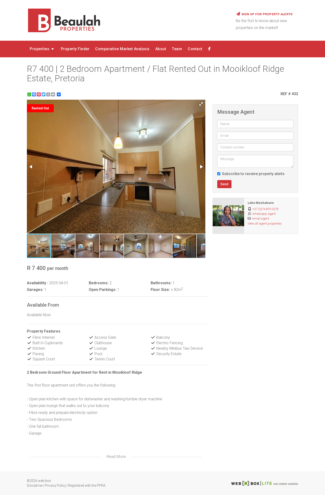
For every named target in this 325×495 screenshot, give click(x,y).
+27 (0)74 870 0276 (265, 209)
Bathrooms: (161, 283)
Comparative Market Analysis (122, 49)
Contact (195, 49)
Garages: (35, 289)
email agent (260, 218)
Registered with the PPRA (86, 485)
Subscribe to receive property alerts (253, 174)
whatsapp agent (264, 214)
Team (177, 49)
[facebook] (209, 49)
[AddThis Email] (53, 94)
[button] (201, 104)
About (160, 49)
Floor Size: (160, 289)
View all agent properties (265, 223)
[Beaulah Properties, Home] (128, 20)
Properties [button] (40, 49)
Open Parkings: (102, 289)
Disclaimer (35, 485)
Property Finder (75, 49)
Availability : (37, 283)
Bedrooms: (98, 283)
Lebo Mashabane (261, 203)
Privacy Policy (55, 485)
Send (224, 184)
